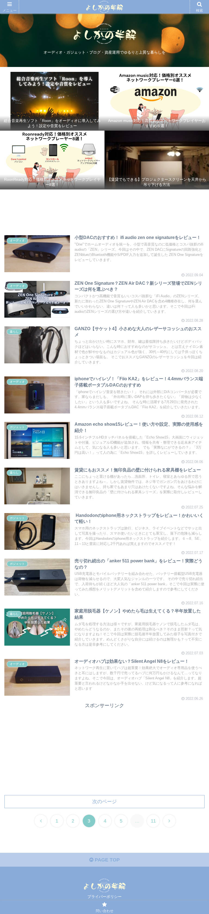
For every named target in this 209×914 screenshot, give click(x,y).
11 (153, 821)
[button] (193, 619)
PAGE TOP (106, 860)
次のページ (104, 801)
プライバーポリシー (104, 896)
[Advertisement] (104, 211)
